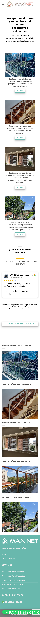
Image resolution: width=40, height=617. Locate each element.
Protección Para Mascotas (13, 576)
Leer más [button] (7, 294)
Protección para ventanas (13, 580)
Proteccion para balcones (13, 589)
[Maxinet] (20, 4)
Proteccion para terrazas (13, 572)
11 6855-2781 (13, 602)
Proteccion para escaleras (13, 584)
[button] (3, 4)
